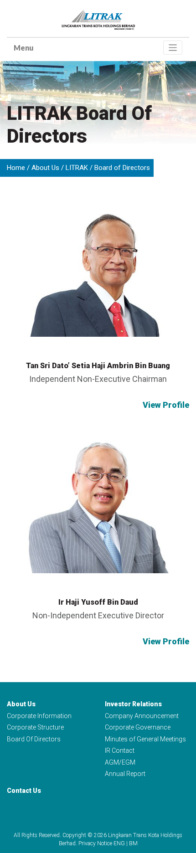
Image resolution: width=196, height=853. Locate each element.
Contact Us (24, 790)
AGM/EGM (120, 762)
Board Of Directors (34, 739)
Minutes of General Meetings (145, 739)
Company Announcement (142, 715)
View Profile (166, 405)
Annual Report (125, 773)
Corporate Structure (35, 727)
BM (133, 843)
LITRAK (77, 168)
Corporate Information (39, 715)
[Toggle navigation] (173, 48)
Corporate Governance (137, 727)
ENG (119, 843)
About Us (45, 168)
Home (16, 168)
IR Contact (119, 750)
